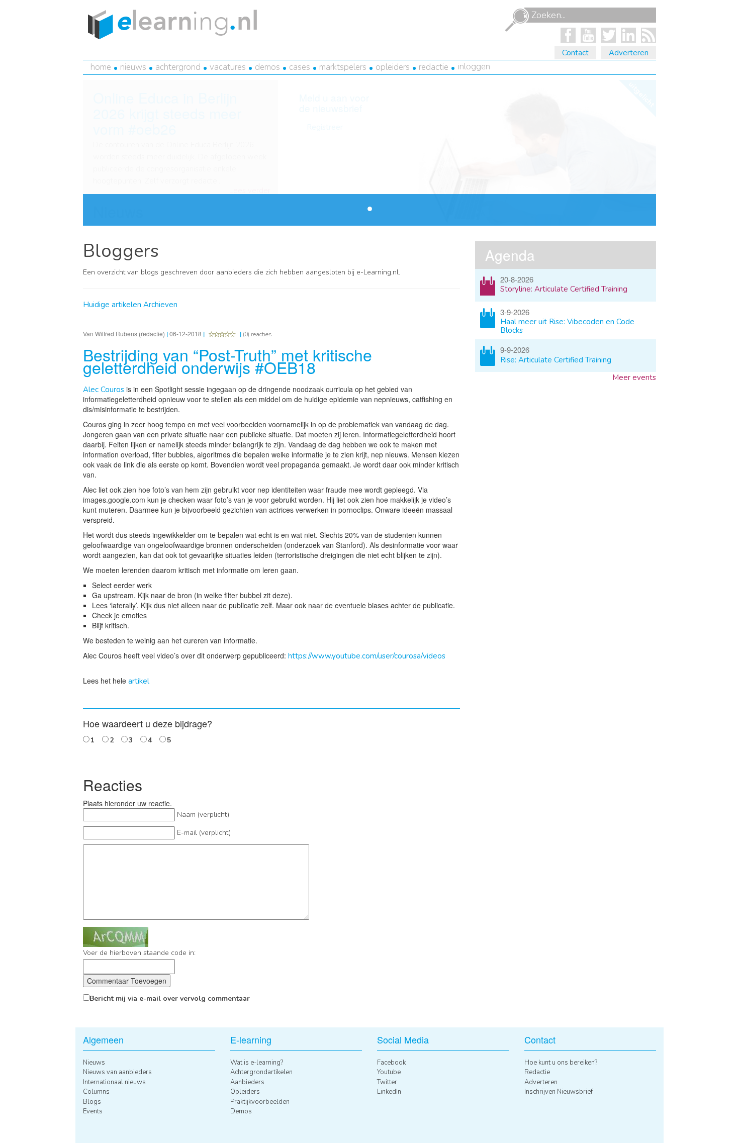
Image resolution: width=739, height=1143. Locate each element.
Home (100, 67)
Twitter (387, 1082)
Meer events (634, 377)
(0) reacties (257, 334)
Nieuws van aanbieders (117, 1072)
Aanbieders (247, 1082)
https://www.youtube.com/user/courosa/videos (366, 656)
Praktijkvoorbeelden (260, 1101)
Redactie (433, 67)
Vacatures (228, 67)
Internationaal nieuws (114, 1082)
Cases (299, 67)
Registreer (325, 127)
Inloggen (474, 66)
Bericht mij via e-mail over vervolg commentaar (169, 998)
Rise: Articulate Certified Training (555, 360)
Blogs (92, 1101)
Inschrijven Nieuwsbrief (558, 1091)
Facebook (391, 1062)
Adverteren (629, 53)
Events (93, 1111)
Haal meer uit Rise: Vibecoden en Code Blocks (567, 326)
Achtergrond (178, 67)
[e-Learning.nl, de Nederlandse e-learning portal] (170, 24)
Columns (96, 1091)
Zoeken (516, 20)
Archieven (160, 305)
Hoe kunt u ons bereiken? (560, 1062)
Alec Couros (103, 390)
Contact (575, 53)
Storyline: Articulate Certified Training (563, 289)
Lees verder (249, 191)
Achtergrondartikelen (261, 1072)
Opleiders (393, 67)
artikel (138, 681)
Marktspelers (342, 67)
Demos (267, 67)
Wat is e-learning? (256, 1062)
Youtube (389, 1072)
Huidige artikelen (112, 305)
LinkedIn (389, 1091)
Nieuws (133, 67)
